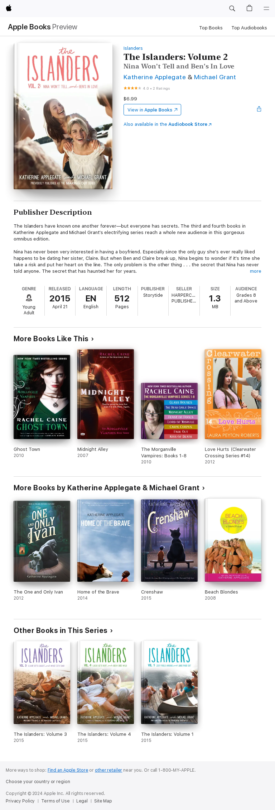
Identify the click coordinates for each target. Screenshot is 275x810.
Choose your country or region (38, 781)
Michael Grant (215, 77)
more (255, 271)
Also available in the (165, 124)
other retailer (108, 770)
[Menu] (266, 8)
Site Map (103, 801)
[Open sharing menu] (259, 110)
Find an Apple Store (68, 770)
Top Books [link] (211, 27)
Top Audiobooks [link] (249, 27)
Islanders (133, 48)
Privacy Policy (20, 801)
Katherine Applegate (155, 77)
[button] (232, 8)
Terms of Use (55, 801)
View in (149, 110)
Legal (82, 801)
